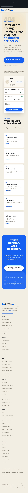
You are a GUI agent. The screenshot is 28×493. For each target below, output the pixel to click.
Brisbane (10, 469)
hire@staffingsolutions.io (13, 2)
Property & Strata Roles (7, 385)
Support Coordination (7, 370)
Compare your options (7, 435)
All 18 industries (5, 405)
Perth (3, 472)
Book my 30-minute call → (13, 60)
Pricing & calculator (6, 459)
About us (4, 444)
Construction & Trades (7, 388)
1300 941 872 (3, 2)
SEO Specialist (5, 331)
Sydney (14, 469)
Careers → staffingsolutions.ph (23, 485)
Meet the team (5, 450)
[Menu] (25, 10)
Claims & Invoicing (6, 375)
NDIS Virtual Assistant (7, 361)
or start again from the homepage (12, 65)
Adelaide (8, 472)
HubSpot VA (5, 346)
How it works (5, 456)
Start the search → (14, 109)
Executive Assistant (6, 322)
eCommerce (5, 397)
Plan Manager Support (7, 367)
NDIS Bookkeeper (6, 364)
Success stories (5, 453)
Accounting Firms (6, 391)
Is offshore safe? (6, 432)
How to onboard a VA (7, 429)
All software (5, 354)
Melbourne (19, 469)
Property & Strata (6, 399)
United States (5, 476)
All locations (20, 472)
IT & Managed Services (7, 402)
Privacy (18, 482)
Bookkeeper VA (5, 319)
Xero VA (4, 343)
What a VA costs (6, 423)
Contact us (4, 462)
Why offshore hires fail (7, 418)
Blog (3, 412)
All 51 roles (4, 333)
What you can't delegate (7, 415)
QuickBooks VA (5, 349)
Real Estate (4, 382)
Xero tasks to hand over (7, 420)
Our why (4, 447)
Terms (18, 488)
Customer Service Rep (7, 325)
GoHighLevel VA (6, 340)
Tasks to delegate (6, 426)
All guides (4, 438)
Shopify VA (4, 352)
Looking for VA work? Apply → (7, 6)
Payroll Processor (6, 328)
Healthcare (4, 394)
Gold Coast (13, 472)
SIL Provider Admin (6, 373)
